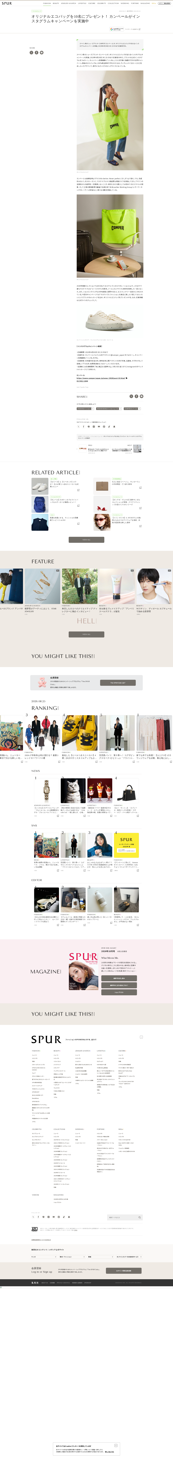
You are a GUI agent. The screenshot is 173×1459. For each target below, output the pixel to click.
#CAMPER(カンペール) (131, 409)
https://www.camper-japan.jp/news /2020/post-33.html (101, 378)
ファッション (86, 436)
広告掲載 (52, 1283)
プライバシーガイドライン (63, 1283)
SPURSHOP (87, 1283)
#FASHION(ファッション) (84, 409)
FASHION (47, 3)
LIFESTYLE (82, 3)
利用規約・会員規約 (77, 1283)
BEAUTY (56, 3)
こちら (75, 1230)
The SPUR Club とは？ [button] (117, 683)
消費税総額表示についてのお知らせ (41, 1240)
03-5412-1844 (82, 381)
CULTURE (91, 3)
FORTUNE (135, 3)
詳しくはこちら (109, 1452)
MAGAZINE (145, 3)
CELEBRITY (101, 3)
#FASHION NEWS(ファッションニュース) (107, 409)
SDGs (154, 3)
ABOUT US (44, 1283)
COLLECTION (113, 3)
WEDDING (125, 3)
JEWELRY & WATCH (68, 3)
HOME (80, 436)
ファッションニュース (96, 436)
